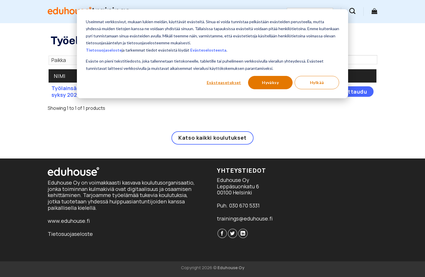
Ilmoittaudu (351, 91)
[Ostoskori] (374, 11)
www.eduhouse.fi (69, 220)
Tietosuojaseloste (104, 50)
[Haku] (352, 10)
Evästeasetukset (224, 82)
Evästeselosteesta (208, 50)
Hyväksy (270, 82)
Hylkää (317, 82)
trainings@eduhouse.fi (245, 218)
